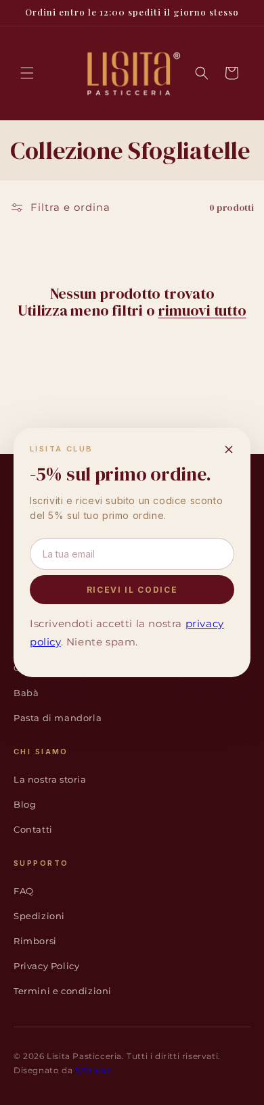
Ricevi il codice (132, 590)
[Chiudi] (229, 449)
